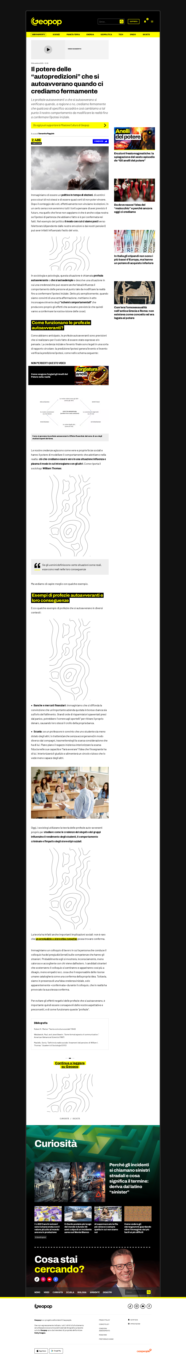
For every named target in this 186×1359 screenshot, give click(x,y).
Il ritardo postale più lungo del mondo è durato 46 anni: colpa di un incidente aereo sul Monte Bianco (78, 1228)
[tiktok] (130, 1306)
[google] (56, 1351)
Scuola (70, 1292)
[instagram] (136, 1306)
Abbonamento (38, 35)
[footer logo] (59, 1306)
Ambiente (95, 1292)
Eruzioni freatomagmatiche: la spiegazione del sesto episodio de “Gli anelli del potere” (134, 157)
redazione (103, 1335)
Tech (121, 35)
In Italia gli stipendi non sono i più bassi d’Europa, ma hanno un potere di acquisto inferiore (133, 259)
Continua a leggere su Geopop (70, 1064)
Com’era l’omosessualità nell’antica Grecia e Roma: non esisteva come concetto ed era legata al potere (134, 312)
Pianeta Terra (73, 35)
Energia (90, 35)
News (37, 1292)
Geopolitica (106, 35)
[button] (152, 21)
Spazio (133, 35)
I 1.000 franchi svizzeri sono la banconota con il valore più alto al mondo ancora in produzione (47, 1228)
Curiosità (58, 1292)
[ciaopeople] (144, 1351)
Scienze (56, 35)
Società (146, 35)
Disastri (107, 1292)
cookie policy (104, 1324)
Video (46, 1292)
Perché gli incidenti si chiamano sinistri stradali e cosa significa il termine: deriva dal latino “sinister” (129, 1178)
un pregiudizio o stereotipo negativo (56, 939)
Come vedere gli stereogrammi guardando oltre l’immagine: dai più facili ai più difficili (137, 1228)
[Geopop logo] (46, 21)
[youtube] (142, 1306)
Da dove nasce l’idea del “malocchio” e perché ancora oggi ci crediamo (133, 208)
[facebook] (149, 1306)
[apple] (41, 1351)
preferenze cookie (106, 1339)
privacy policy (104, 1320)
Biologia (81, 1292)
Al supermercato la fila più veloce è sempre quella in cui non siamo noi (106, 1228)
